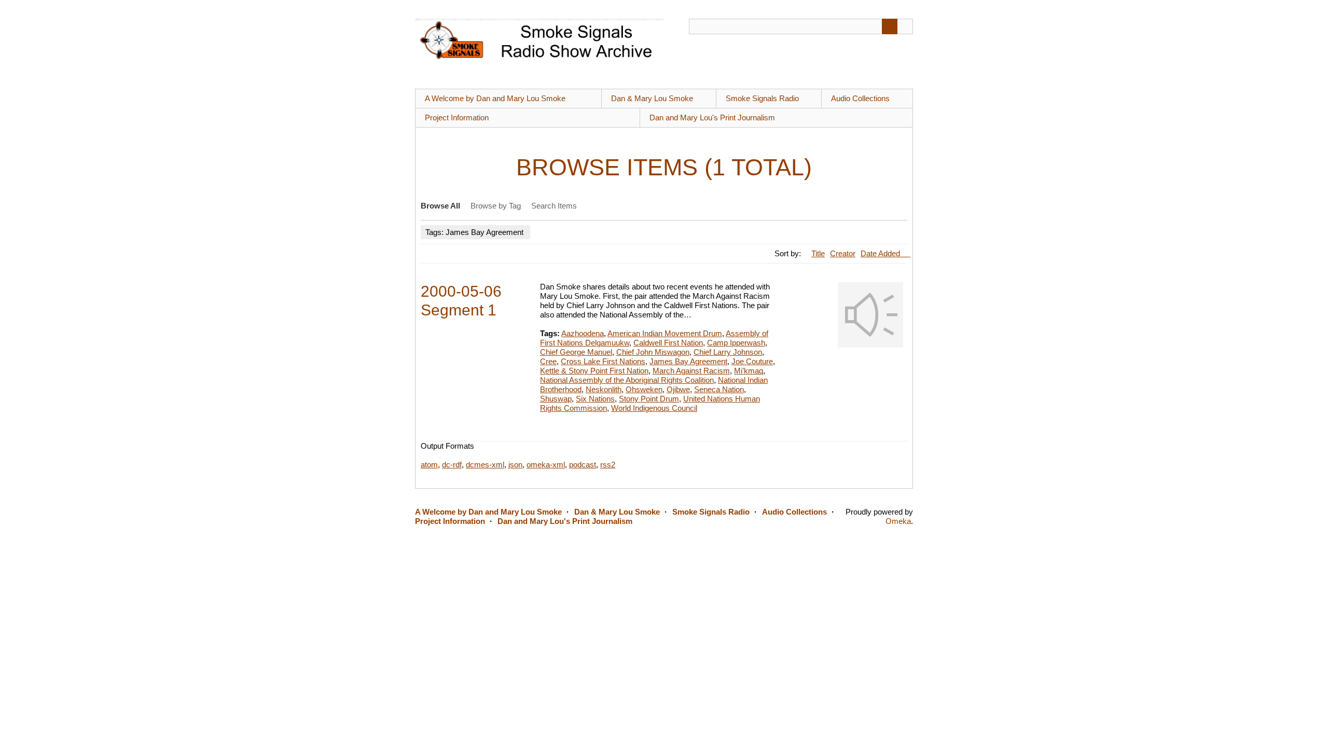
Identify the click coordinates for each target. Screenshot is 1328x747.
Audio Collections (860, 98)
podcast (582, 464)
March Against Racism (691, 370)
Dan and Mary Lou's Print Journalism (712, 117)
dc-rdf (452, 464)
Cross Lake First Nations (603, 361)
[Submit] (889, 26)
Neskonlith (603, 389)
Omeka (898, 521)
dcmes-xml (485, 464)
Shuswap (556, 398)
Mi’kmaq (748, 370)
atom (429, 464)
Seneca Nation (719, 389)
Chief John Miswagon (652, 352)
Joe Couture (752, 361)
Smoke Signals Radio (762, 98)
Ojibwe (678, 389)
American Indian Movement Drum (664, 333)
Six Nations (595, 398)
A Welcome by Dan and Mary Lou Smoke (495, 98)
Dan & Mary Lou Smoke (652, 98)
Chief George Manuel (576, 352)
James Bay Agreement (688, 361)
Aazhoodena (582, 333)
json (515, 464)
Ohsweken (644, 389)
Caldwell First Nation (668, 342)
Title (818, 253)
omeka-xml (546, 464)
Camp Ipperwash (736, 342)
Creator (842, 253)
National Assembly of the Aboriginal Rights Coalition (627, 380)
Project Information (457, 117)
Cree (548, 361)
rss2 (607, 464)
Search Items (554, 205)
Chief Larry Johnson (728, 352)
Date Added (881, 253)
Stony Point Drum (649, 398)
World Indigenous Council (654, 408)
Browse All (440, 205)
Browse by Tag (496, 205)
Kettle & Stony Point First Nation (594, 370)
